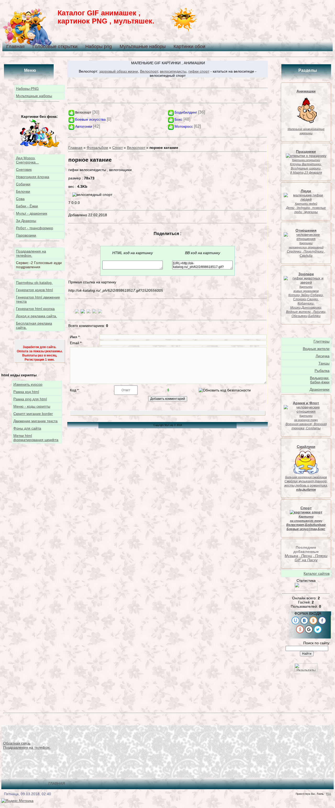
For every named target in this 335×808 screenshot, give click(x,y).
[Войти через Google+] (309, 629)
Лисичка (323, 356)
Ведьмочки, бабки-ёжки (320, 380)
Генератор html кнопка (35, 309)
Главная (15, 46)
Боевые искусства (90, 119)
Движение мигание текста (35, 421)
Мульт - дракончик (31, 213)
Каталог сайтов (317, 573)
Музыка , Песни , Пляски (306, 556)
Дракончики (320, 389)
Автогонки (83, 126)
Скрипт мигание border (33, 414)
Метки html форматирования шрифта (35, 438)
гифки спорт (198, 71)
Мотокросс (184, 126)
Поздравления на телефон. (31, 253)
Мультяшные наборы (143, 46)
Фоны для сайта (27, 428)
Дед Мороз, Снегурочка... (27, 160)
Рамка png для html (30, 399)
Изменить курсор (27, 384)
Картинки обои (189, 46)
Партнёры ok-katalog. (34, 282)
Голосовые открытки (54, 46)
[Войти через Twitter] (318, 629)
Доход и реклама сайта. (36, 316)
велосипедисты (173, 71)
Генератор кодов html (34, 290)
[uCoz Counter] (305, 589)
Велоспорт (149, 71)
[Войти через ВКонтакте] (304, 620)
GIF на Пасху (306, 560)
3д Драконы (26, 221)
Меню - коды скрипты (31, 406)
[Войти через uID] (295, 620)
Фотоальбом (97, 147)
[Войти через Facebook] (322, 620)
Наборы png (98, 46)
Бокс (178, 119)
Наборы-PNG (27, 88)
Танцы (324, 363)
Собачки (23, 184)
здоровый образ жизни (118, 71)
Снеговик (24, 169)
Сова (20, 199)
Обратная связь (16, 743)
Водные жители (316, 349)
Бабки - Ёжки (27, 206)
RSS (328, 794)
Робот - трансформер (34, 228)
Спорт (117, 147)
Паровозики (26, 235)
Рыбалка (322, 370)
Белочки (23, 191)
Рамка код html (26, 392)
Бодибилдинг (186, 112)
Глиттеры (322, 341)
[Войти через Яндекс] (300, 629)
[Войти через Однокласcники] (313, 620)
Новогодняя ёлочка (32, 177)
